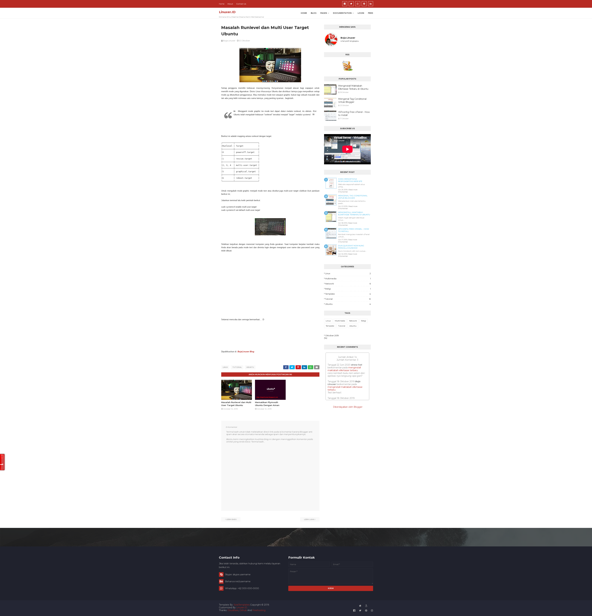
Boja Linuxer (229, 40)
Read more (353, 190)
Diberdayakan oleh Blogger (347, 407)
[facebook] (344, 3)
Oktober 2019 (332, 335)
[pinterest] (364, 3)
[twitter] (351, 3)
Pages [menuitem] (323, 13)
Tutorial (237, 367)
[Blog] (366, 605)
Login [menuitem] (361, 13)
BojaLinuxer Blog (246, 351)
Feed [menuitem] (370, 13)
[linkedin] (370, 3)
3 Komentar (343, 225)
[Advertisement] (270, 283)
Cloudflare (233, 610)
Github (243, 610)
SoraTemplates (242, 604)
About (230, 4)
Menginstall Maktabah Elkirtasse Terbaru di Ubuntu (353, 87)
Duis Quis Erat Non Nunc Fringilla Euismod (351, 246)
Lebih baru (231, 519)
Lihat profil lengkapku (350, 41)
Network (348, 283)
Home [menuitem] (304, 13)
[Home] (360, 605)
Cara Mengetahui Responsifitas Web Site (350, 180)
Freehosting (258, 610)
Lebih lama (309, 519)
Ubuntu (250, 367)
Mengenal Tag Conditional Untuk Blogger (352, 100)
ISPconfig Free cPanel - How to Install (354, 114)
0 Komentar (343, 192)
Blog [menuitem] (314, 13)
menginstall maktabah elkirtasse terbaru (344, 369)
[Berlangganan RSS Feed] (347, 65)
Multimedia (348, 278)
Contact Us (241, 4)
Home (221, 4)
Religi (348, 288)
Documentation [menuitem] (342, 13)
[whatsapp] (357, 3)
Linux (225, 367)
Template (348, 294)
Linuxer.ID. (242, 607)
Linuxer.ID (227, 12)
